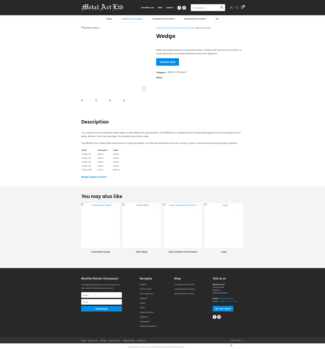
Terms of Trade (129, 340)
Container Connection (132, 18)
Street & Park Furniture (195, 18)
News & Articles (147, 312)
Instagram (184, 8)
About (142, 302)
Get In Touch (223, 308)
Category (161, 72)
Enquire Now (167, 61)
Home (109, 18)
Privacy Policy (114, 340)
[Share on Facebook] (164, 77)
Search (222, 7)
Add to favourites (116, 207)
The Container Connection (174, 27)
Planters (190, 27)
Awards (143, 284)
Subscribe (101, 308)
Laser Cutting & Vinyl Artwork (182, 251)
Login (231, 7)
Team (142, 307)
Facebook (179, 8)
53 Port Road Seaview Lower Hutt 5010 (220, 290)
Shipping (144, 316)
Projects (143, 298)
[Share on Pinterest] (175, 77)
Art (217, 18)
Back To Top (236, 340)
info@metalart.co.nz (228, 301)
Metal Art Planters (203, 27)
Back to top (93, 340)
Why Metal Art (147, 7)
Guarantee (144, 321)
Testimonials (145, 288)
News (160, 7)
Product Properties (148, 325)
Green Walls (142, 251)
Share (159, 77)
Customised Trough (100, 251)
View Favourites (236, 7)
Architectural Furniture (163, 18)
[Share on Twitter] (168, 77)
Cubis (224, 251)
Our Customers (146, 293)
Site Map (103, 340)
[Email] (172, 77)
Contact (170, 7)
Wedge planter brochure (94, 176)
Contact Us (141, 340)
